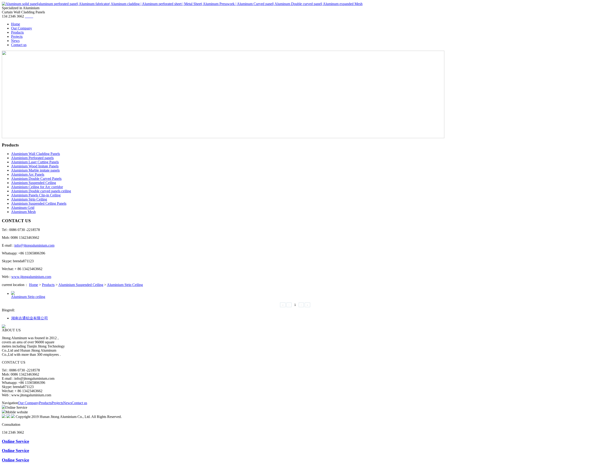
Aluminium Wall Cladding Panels (35, 154)
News (67, 403)
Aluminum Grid (22, 208)
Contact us (79, 403)
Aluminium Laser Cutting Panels (35, 162)
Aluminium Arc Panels (27, 174)
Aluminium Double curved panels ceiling (41, 191)
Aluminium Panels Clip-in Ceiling (36, 195)
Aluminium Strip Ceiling (29, 199)
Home (33, 285)
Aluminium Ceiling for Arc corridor (37, 187)
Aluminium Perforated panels (32, 158)
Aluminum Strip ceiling (28, 297)
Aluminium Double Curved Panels (36, 179)
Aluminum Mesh (23, 212)
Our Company (28, 403)
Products (48, 285)
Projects (57, 403)
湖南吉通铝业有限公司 (29, 318)
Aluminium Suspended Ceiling (33, 183)
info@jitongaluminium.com (34, 245)
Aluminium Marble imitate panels (35, 170)
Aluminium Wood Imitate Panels (35, 166)
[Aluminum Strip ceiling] (13, 293)
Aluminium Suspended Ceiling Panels (38, 203)
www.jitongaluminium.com (31, 277)
